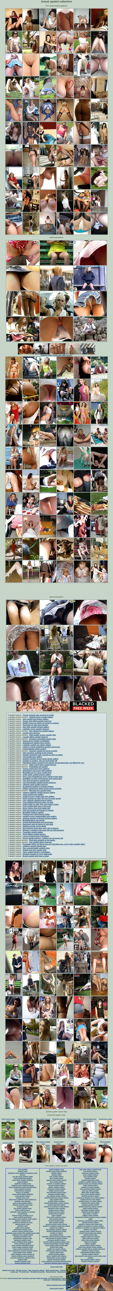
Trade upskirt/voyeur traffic (56, 1285)
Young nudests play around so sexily (38, 715)
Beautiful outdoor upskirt (33, 812)
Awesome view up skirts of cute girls (38, 824)
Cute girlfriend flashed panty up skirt (38, 802)
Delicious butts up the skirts (34, 826)
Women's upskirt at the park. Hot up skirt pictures (43, 830)
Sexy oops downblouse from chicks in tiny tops (42, 777)
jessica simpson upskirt (90, 1215)
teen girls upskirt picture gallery (36, 727)
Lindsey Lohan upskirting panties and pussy (41, 747)
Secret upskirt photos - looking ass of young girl (43, 838)
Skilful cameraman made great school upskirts (42, 789)
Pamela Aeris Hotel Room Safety (36, 814)
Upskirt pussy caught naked (41, 717)
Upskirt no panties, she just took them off (40, 761)
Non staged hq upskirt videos (41, 731)
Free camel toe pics (54, 1278)
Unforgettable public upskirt (34, 749)
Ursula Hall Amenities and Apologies (38, 822)
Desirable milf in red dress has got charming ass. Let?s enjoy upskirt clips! (54, 844)
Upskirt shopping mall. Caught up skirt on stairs (43, 755)
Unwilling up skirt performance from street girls (42, 779)
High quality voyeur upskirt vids (42, 735)
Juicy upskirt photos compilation (36, 852)
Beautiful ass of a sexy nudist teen (37, 773)
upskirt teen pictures (31, 733)
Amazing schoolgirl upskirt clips (42, 739)
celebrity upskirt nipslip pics (34, 846)
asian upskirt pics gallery (33, 795)
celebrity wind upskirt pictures (35, 785)
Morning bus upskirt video (40, 791)
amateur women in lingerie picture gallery (40, 818)
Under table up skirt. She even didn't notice (41, 804)
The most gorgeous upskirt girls (36, 781)
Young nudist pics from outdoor (36, 769)
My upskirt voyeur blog (37, 1272)
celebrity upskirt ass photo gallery (37, 745)
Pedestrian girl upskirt (38, 767)
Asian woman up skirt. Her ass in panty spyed (42, 798)
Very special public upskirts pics (36, 848)
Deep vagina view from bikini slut (36, 808)
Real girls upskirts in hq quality (42, 840)
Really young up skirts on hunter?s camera (41, 723)
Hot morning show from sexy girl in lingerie (41, 828)
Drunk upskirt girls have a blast (36, 856)
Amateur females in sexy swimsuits (37, 854)
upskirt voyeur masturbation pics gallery (39, 816)
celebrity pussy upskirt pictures (36, 729)
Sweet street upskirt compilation (36, 741)
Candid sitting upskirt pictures (35, 737)
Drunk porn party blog (14, 1278)
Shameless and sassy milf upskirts (37, 771)
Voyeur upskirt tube (56, 1267)
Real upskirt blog (52, 1270)
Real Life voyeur (51, 1272)
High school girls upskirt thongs (42, 765)
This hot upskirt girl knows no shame (38, 810)
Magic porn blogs (42, 1278)
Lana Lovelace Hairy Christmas (36, 836)
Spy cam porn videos (36, 1270)
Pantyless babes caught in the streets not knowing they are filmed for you (53, 763)
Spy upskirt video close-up (40, 842)
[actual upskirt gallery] (99, 98)
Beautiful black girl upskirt (34, 820)
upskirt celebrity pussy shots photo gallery (40, 759)
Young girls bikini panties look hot (37, 721)
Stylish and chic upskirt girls (34, 850)
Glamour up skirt (62, 1272)
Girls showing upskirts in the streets (38, 753)
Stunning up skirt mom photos (35, 725)
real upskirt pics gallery (32, 757)
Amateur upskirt (65, 1270)
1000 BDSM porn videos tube (60, 1280)
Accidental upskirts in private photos (38, 787)
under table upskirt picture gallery (37, 775)
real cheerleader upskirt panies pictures (39, 783)
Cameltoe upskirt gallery (33, 832)
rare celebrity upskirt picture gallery (37, 800)
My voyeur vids (24, 1272)
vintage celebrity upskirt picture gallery (39, 793)
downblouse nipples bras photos (36, 743)
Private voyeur (21, 1270)
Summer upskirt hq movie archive (43, 751)
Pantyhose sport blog (29, 1278)
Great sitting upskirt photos (34, 834)
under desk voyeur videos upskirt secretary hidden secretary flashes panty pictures (56, 1216)
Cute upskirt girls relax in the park (37, 806)
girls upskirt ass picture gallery (35, 719)
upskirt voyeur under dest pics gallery (38, 796)
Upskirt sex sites (8, 1270)
